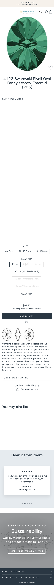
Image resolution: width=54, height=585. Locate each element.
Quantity (27, 259)
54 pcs (26, 264)
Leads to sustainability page (27, 551)
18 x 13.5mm (42, 251)
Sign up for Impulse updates (20, 577)
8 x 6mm (9, 251)
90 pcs (15, 264)
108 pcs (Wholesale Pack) (26, 278)
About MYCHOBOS (13, 571)
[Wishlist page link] (42, 11)
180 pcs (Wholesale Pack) (26, 271)
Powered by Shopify (26, 583)
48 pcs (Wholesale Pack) (26, 286)
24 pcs (38, 264)
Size (27, 246)
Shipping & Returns (16, 378)
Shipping (16, 308)
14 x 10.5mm (25, 251)
